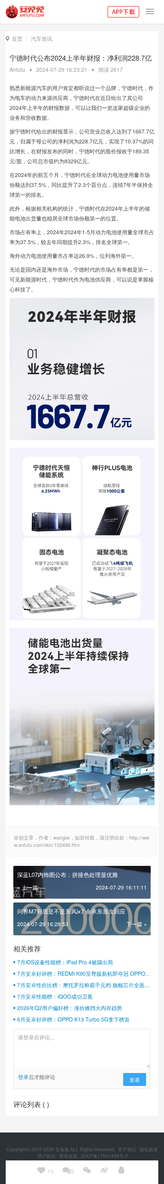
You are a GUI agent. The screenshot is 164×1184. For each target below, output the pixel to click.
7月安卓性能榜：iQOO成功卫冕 (55, 996)
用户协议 (47, 1155)
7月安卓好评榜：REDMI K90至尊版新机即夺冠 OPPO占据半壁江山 (84, 973)
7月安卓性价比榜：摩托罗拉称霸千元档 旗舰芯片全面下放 (83, 985)
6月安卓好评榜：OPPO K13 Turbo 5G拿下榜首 (73, 1019)
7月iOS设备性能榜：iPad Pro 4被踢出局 (65, 962)
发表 (134, 1079)
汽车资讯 (41, 38)
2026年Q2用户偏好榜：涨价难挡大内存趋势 (69, 1008)
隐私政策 (149, 1149)
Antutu (17, 69)
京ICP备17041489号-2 (104, 1155)
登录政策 (69, 1155)
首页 (14, 38)
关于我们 (127, 1149)
